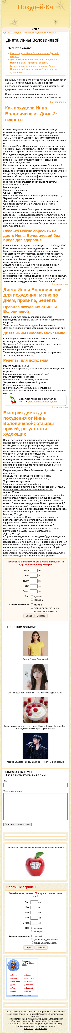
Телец (14, 978)
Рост (26, 570)
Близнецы (16, 981)
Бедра (26, 591)
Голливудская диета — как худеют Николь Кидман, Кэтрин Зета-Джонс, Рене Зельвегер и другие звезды (35, 727)
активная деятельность (45, 611)
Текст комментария (12, 791)
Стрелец (29, 981)
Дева (14, 991)
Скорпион (30, 978)
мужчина (38, 596)
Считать (41, 616)
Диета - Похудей (12, 32)
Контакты (28, 1028)
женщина (38, 600)
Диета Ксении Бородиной (42, 401)
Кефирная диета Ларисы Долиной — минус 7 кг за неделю (35, 762)
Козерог (29, 985)
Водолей (29, 988)
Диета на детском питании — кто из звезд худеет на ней (35, 693)
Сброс (29, 616)
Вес (27, 576)
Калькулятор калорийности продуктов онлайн (35, 847)
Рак (13, 985)
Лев (13, 988)
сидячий (38, 605)
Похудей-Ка (35, 7)
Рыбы (28, 991)
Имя (5, 781)
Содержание (41, 1028)
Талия (26, 581)
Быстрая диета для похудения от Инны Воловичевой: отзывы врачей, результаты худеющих (33, 69)
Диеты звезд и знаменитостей (40, 32)
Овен (14, 975)
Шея (27, 586)
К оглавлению (58, 102)
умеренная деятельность (46, 608)
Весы (28, 975)
